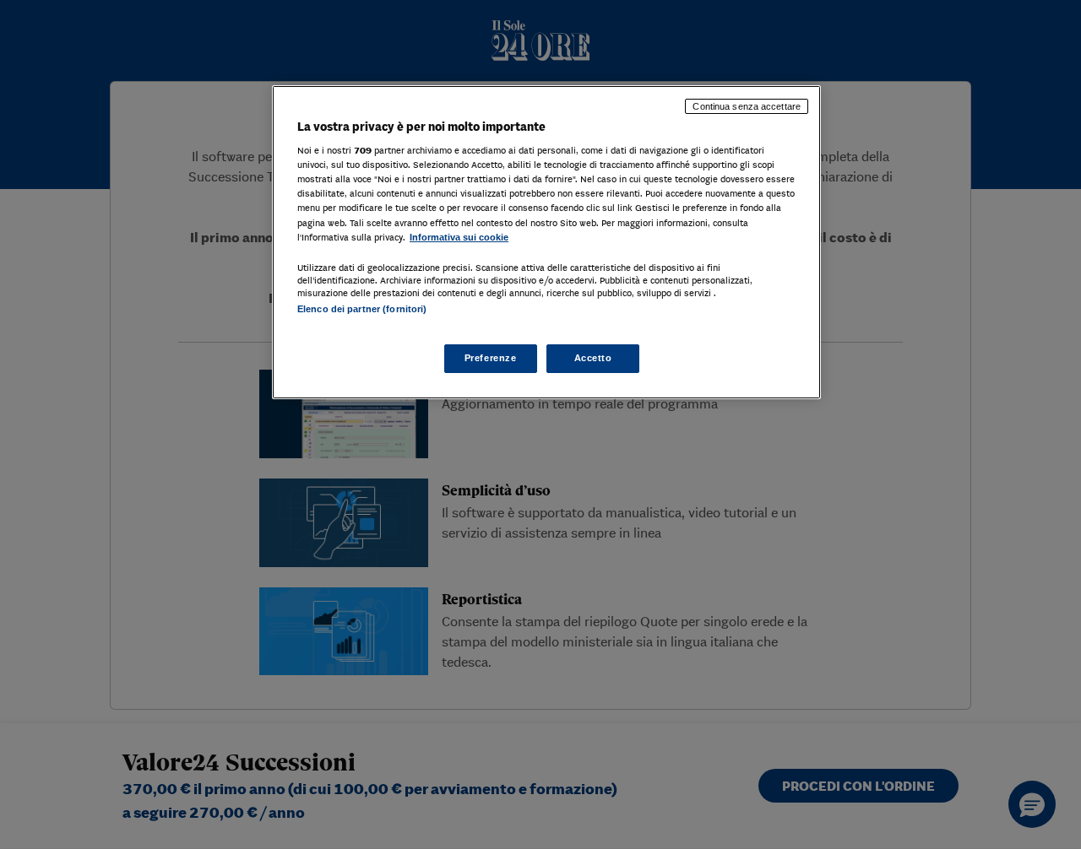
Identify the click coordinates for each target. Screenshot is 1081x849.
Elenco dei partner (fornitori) (361, 309)
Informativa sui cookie (459, 237)
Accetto (593, 358)
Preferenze (490, 358)
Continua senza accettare (747, 106)
